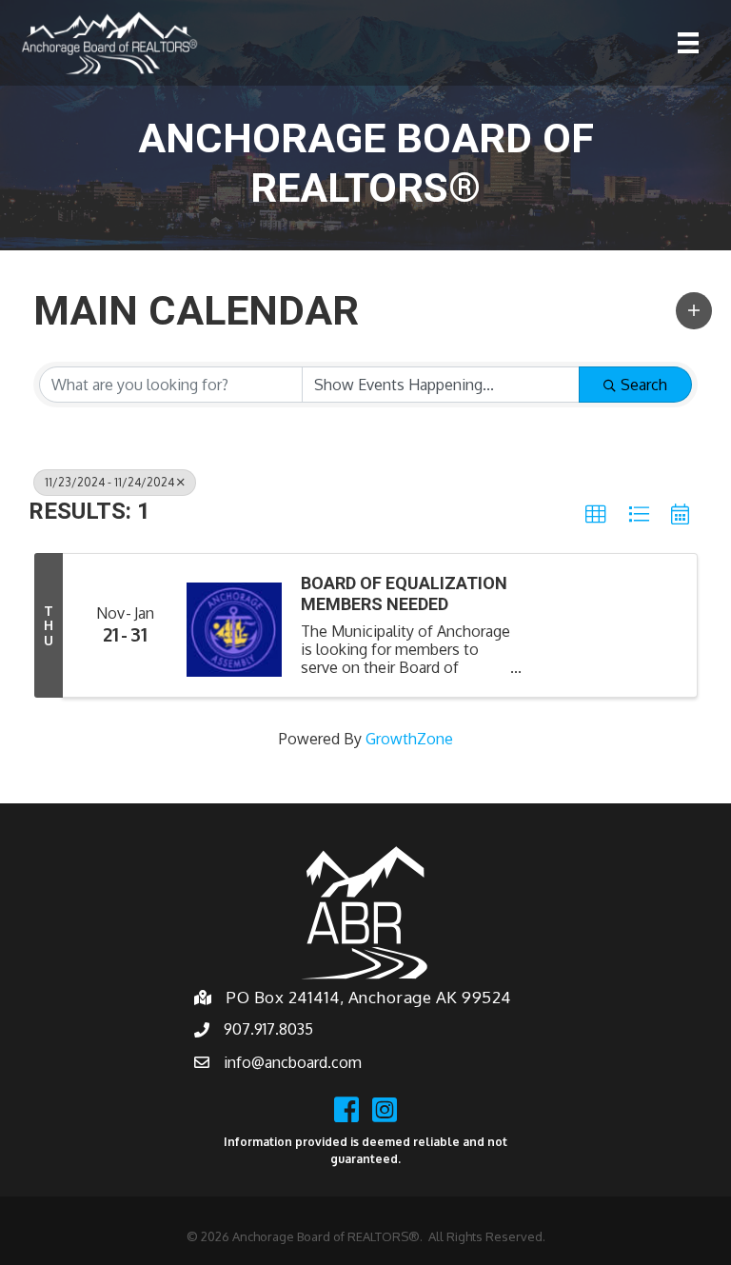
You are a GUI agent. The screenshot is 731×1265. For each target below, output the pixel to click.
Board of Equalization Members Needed (404, 593)
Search (644, 384)
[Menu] (688, 43)
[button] (694, 310)
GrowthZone (409, 738)
